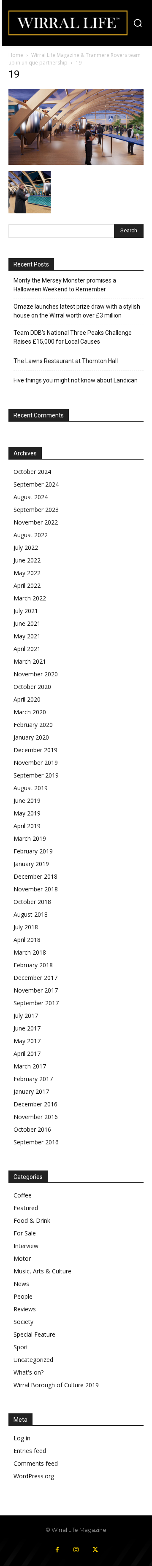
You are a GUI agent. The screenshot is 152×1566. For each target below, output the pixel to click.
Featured (26, 1208)
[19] (76, 162)
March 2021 (30, 661)
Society (23, 1322)
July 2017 (26, 1016)
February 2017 (33, 1079)
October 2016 (32, 1129)
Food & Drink (32, 1220)
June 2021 (27, 623)
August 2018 (31, 914)
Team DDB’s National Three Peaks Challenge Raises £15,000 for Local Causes (73, 337)
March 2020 (30, 712)
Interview (26, 1246)
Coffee (23, 1195)
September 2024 (36, 484)
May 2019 (27, 813)
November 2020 (36, 674)
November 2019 (36, 763)
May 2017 (27, 1041)
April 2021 (27, 649)
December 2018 (35, 876)
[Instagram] (76, 1549)
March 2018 (30, 952)
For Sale (25, 1233)
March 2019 (30, 838)
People (23, 1296)
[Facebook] (57, 1549)
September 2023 (36, 510)
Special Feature (34, 1334)
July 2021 (26, 611)
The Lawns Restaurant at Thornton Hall (66, 361)
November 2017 (36, 990)
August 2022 (31, 535)
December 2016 (35, 1104)
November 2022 (36, 522)
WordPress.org (34, 1476)
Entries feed (30, 1451)
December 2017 (35, 978)
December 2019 (35, 750)
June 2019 (27, 800)
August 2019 (31, 788)
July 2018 (26, 927)
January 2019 (31, 864)
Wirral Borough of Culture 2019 (56, 1385)
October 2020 (32, 687)
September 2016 (36, 1142)
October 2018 (32, 902)
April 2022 (27, 585)
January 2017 (31, 1091)
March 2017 (30, 1066)
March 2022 (30, 598)
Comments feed (36, 1463)
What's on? (28, 1372)
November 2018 (36, 889)
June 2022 (27, 560)
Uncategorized (33, 1360)
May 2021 (27, 636)
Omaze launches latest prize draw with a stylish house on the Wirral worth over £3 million (77, 311)
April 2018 (27, 940)
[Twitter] (95, 1549)
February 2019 (33, 851)
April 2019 (27, 826)
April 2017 (27, 1053)
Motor (22, 1258)
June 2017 (27, 1028)
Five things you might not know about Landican (76, 380)
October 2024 (32, 472)
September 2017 (36, 1003)
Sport (21, 1347)
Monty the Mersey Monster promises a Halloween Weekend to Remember (65, 285)
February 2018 (33, 965)
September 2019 (36, 775)
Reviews (25, 1309)
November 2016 (36, 1117)
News (21, 1284)
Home (15, 55)
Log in (22, 1438)
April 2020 (27, 699)
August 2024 (31, 497)
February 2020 (33, 725)
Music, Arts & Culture (42, 1271)
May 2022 (27, 573)
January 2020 (31, 737)
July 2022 (26, 548)
